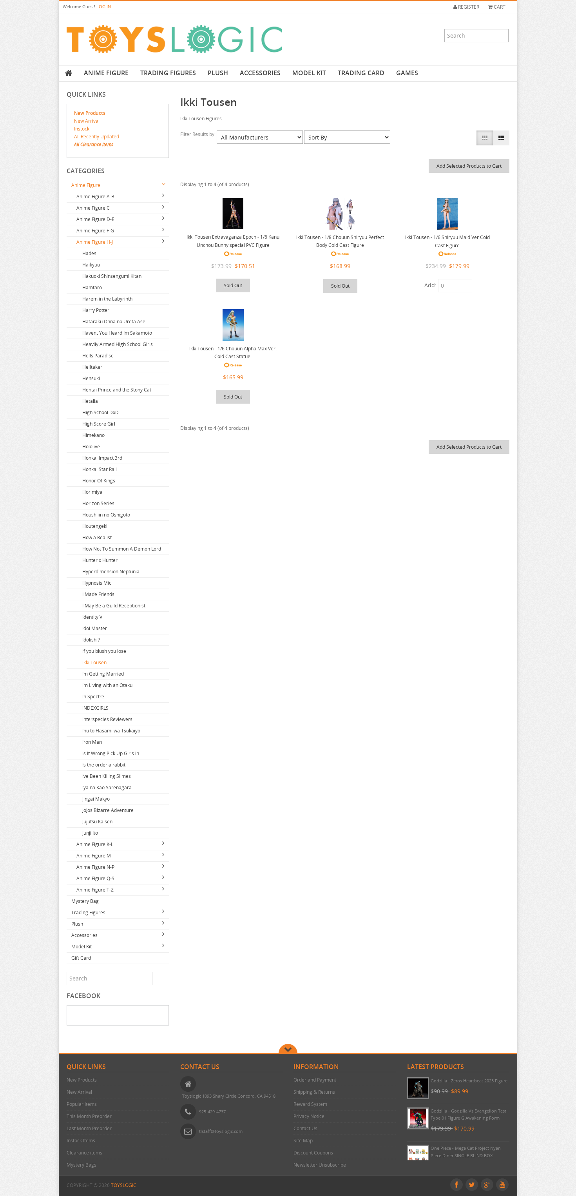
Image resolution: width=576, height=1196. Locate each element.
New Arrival (87, 121)
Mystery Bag (85, 901)
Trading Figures (168, 73)
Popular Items (82, 1104)
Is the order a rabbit (103, 764)
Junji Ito (90, 833)
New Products (89, 113)
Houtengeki (94, 526)
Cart (499, 7)
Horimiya (92, 492)
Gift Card (81, 958)
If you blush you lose (104, 651)
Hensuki (91, 378)
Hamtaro (92, 287)
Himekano (93, 435)
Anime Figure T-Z (95, 889)
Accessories (260, 73)
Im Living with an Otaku (107, 685)
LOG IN (103, 6)
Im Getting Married (103, 673)
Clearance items (84, 1152)
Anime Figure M (93, 855)
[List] (501, 137)
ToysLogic (123, 1185)
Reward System (310, 1104)
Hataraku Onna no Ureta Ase (113, 321)
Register (468, 7)
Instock (81, 128)
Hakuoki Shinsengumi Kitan (111, 276)
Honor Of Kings (98, 480)
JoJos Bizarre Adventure (108, 810)
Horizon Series (98, 503)
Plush (218, 73)
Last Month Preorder (89, 1128)
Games (407, 73)
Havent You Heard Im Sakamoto (117, 333)
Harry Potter (95, 310)
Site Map (303, 1140)
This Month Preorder (89, 1116)
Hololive (91, 446)
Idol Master (94, 628)
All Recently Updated (96, 136)
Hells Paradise (98, 355)
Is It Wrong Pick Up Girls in (110, 753)
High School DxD (100, 412)
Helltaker (92, 367)
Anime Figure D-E (95, 219)
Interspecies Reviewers (107, 719)
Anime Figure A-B (95, 196)
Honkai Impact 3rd (102, 458)
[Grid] (484, 137)
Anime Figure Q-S (95, 878)
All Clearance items (93, 144)
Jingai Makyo (96, 799)
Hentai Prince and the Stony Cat (116, 389)
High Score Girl (98, 423)
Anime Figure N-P (95, 867)
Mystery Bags (81, 1165)
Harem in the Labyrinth (107, 298)
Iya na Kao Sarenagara (107, 787)
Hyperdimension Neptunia (110, 571)
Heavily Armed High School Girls (117, 344)
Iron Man (92, 742)
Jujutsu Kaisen (97, 821)
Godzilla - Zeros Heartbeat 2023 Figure (469, 1081)
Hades (89, 253)
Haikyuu (91, 264)
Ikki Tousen (94, 662)
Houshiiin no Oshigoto (106, 514)
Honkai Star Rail (99, 469)
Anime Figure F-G (95, 230)
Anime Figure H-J (94, 242)
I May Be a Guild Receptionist (113, 605)
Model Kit (309, 73)
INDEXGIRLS (95, 708)
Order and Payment (314, 1079)
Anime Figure (106, 73)
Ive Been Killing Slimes (106, 776)
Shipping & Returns (314, 1092)
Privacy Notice (308, 1116)
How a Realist (97, 537)
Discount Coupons (313, 1152)
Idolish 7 (91, 639)
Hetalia (90, 401)
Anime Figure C (93, 208)
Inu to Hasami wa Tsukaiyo (111, 730)
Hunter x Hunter (100, 560)
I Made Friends (98, 594)
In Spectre (93, 696)
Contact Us (305, 1128)
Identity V (92, 617)
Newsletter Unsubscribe (319, 1165)
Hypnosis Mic (96, 583)
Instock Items (81, 1140)
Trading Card (361, 73)
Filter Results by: (198, 134)
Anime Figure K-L (94, 844)
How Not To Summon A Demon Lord (121, 548)
